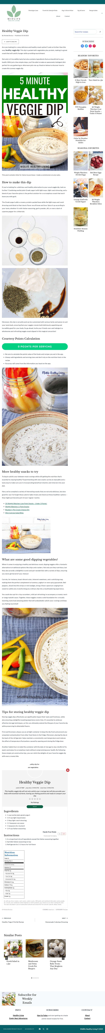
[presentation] (13, 948)
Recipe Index (93, 10)
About (58, 16)
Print (35, 806)
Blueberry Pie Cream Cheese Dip (17, 510)
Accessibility (29, 1029)
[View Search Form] (102, 13)
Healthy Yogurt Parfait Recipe (13, 920)
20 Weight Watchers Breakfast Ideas (96, 202)
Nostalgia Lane (33, 10)
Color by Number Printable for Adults (81, 140)
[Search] (100, 31)
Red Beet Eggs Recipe (95, 174)
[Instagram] (47, 1029)
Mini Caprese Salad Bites (14, 513)
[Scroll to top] (101, 1026)
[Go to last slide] (6, 958)
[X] (43, 1029)
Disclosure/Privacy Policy (12, 1029)
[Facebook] (39, 1029)
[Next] (63, 958)
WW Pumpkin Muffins (80, 108)
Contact (67, 16)
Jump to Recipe (11, 41)
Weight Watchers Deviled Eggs (80, 174)
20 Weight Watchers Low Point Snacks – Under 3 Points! (26, 503)
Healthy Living (18, 1015)
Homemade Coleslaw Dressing (56, 920)
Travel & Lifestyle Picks (49, 10)
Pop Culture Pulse (67, 10)
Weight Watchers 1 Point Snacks (17, 507)
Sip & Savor (81, 10)
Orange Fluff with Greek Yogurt (81, 201)
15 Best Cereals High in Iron (80, 81)
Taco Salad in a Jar (96, 80)
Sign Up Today (42, 1015)
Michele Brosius (8, 35)
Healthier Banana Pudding (80, 230)
